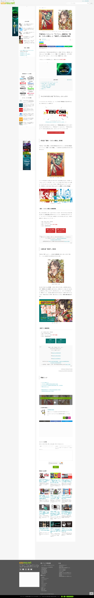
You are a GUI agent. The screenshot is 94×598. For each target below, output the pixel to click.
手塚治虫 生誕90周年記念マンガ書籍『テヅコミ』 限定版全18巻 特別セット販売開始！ (44, 480)
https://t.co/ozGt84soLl (56, 358)
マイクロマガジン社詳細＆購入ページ (61, 230)
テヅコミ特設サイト (45, 382)
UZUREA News (51, 409)
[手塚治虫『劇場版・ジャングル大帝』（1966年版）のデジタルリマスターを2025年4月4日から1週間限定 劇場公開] (44, 494)
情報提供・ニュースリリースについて (65, 573)
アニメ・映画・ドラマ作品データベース (47, 565)
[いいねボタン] (70, 40)
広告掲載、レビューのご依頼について (65, 572)
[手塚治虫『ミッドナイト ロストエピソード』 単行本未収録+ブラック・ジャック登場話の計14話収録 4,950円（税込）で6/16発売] (55, 527)
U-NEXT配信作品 (44, 568)
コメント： (41, 449)
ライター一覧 (61, 571)
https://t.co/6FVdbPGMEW (53, 361)
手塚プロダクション (45, 386)
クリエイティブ (43, 579)
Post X (43, 46)
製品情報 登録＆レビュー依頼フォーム (65, 576)
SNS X (45, 421)
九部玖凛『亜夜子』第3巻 (46, 86)
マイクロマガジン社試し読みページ (50, 230)
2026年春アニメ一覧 (23, 55)
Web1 (64, 418)
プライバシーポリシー (62, 568)
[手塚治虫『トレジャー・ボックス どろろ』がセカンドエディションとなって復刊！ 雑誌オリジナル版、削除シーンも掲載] (55, 494)
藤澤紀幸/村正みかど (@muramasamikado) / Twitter (51, 389)
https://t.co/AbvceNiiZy (56, 355)
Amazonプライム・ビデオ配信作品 (47, 567)
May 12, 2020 (66, 241)
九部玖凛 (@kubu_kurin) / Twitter (48, 391)
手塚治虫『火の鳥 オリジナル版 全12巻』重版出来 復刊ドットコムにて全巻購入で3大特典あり (67, 480)
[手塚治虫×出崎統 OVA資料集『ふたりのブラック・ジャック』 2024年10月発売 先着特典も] (44, 527)
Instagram (69, 418)
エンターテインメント (45, 578)
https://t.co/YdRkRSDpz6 (61, 238)
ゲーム (42, 580)
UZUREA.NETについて (63, 565)
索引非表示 (69, 79)
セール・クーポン (44, 583)
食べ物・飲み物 (43, 590)
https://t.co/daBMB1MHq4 (64, 361)
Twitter (67, 418)
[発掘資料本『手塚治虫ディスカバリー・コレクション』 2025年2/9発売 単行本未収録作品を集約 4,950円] (67, 494)
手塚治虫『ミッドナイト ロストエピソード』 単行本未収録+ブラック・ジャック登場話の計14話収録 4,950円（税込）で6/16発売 (55, 530)
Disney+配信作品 (44, 570)
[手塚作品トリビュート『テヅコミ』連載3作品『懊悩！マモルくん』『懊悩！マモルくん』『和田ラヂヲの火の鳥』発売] (55, 478)
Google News (23, 569)
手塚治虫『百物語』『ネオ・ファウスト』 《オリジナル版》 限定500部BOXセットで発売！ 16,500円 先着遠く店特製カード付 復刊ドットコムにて (55, 513)
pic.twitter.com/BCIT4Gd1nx (56, 239)
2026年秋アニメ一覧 (23, 52)
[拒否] (92, 596)
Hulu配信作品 (43, 573)
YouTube (31, 569)
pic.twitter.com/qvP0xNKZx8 (56, 362)
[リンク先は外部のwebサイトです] (64, 69)
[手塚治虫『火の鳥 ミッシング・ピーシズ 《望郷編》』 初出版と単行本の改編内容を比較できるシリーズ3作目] (44, 510)
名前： (41, 446)
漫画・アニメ (41, 43)
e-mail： (57, 446)
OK (61, 596)
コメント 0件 (41, 42)
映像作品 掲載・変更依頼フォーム (64, 567)
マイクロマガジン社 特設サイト (55, 132)
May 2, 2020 (68, 364)
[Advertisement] (59, 3)
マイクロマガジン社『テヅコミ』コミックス (49, 82)
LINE (68, 46)
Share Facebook (51, 46)
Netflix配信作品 (43, 569)
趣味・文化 (43, 589)
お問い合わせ (61, 566)
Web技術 (42, 577)
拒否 (64, 596)
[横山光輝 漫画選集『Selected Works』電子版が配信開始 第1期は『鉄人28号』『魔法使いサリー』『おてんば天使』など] (67, 510)
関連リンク (43, 88)
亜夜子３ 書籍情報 (46, 87)
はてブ (60, 46)
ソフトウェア (43, 584)
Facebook (55, 421)
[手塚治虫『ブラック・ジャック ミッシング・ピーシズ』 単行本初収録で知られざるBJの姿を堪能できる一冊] (67, 527)
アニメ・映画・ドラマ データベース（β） (27, 50)
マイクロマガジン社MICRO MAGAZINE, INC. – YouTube (52, 385)
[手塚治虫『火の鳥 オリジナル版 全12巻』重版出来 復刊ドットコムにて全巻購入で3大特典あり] (67, 478)
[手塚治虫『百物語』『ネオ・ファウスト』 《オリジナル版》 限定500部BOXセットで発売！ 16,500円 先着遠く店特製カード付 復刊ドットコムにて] (55, 510)
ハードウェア (43, 585)
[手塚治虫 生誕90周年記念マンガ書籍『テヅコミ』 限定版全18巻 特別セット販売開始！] (44, 478)
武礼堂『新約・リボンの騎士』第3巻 (48, 83)
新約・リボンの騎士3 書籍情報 (48, 84)
